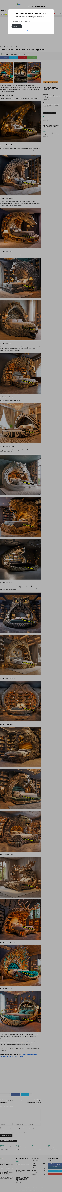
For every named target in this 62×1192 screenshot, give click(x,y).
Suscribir (16, 26)
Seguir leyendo (31, 30)
